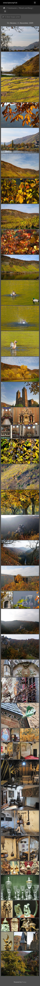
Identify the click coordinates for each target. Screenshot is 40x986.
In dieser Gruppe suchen (12, 17)
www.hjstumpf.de (10, 2)
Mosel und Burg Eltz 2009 (27, 8)
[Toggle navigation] (35, 2)
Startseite (4, 8)
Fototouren (12, 8)
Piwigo (24, 982)
